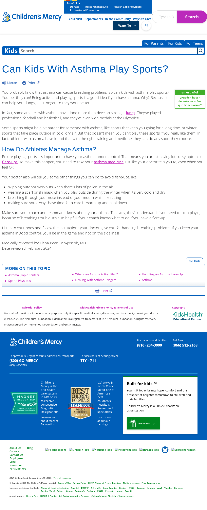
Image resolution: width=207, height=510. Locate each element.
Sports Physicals (19, 281)
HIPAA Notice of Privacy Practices (104, 482)
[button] (143, 423)
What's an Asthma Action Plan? (96, 274)
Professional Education (84, 10)
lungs (130, 112)
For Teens (194, 43)
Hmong (119, 491)
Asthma (147, 280)
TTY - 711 (88, 360)
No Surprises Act (131, 482)
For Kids (175, 43)
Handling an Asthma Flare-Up (162, 274)
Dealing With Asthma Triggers (95, 280)
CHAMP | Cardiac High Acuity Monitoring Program (64, 496)
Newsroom (16, 465)
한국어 (132, 488)
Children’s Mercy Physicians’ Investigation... (112, 496)
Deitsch (60, 491)
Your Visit (75, 19)
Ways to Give (142, 19)
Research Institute (96, 6)
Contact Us (16, 455)
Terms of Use (64, 482)
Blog (30, 448)
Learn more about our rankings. (104, 421)
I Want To (124, 25)
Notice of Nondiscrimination (55, 488)
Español (72, 3)
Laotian (151, 488)
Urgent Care (32, 496)
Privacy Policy (79, 482)
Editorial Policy (32, 307)
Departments (93, 19)
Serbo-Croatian (110, 488)
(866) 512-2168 (185, 345)
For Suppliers (18, 468)
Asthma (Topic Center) (23, 275)
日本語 (100, 491)
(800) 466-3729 (18, 365)
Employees (16, 458)
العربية (159, 488)
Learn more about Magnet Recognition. (49, 421)
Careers (14, 451)
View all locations (62, 477)
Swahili (128, 491)
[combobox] (108, 51)
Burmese (178, 488)
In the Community (118, 19)
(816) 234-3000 (149, 345)
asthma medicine (109, 161)
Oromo (69, 491)
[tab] (194, 261)
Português (80, 491)
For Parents (154, 43)
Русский (109, 491)
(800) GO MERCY (24, 360)
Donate (74, 6)
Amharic (91, 491)
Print (31, 83)
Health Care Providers (128, 6)
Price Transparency (151, 482)
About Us (15, 448)
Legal (13, 461)
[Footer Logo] (36, 341)
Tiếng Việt (96, 488)
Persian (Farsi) (48, 491)
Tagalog (168, 488)
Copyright (178, 307)
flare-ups (10, 161)
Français (141, 488)
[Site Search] (146, 26)
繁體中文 (85, 488)
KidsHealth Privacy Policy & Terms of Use (106, 307)
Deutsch (123, 488)
